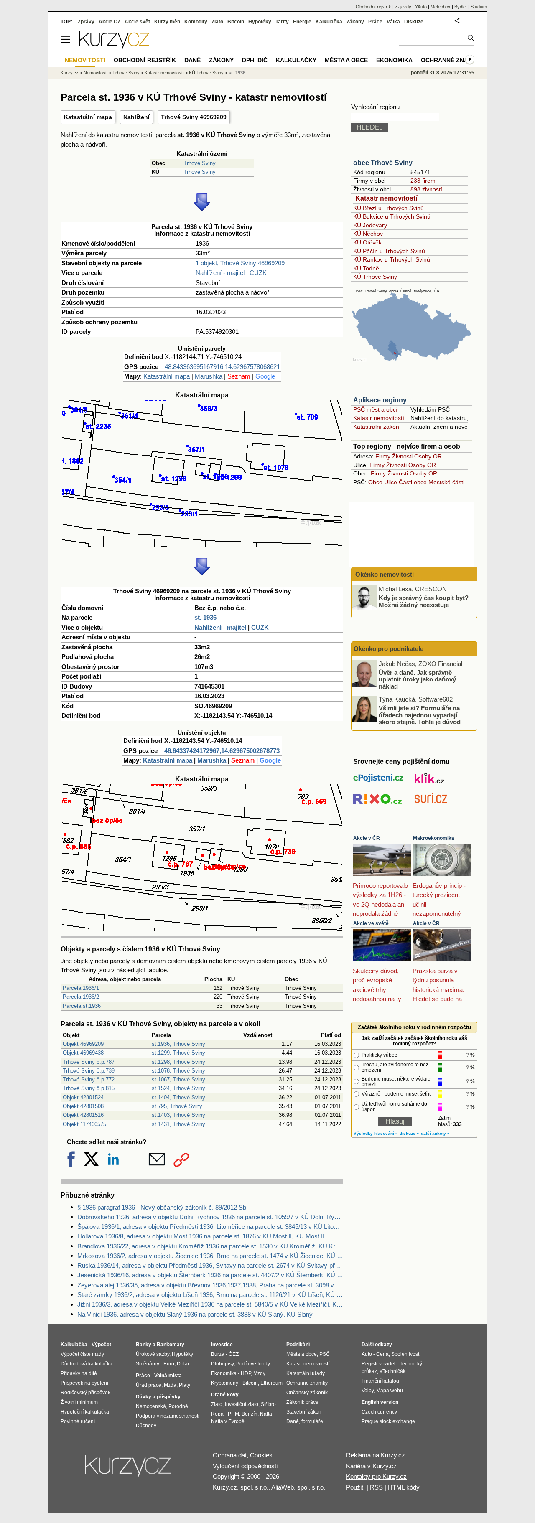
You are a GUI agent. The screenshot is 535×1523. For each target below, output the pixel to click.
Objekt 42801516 (83, 1115)
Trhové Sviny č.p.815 (89, 1088)
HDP (246, 1373)
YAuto (421, 6)
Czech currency (379, 1412)
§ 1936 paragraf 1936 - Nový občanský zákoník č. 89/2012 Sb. (162, 1207)
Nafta (266, 1414)
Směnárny (147, 1364)
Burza (217, 1354)
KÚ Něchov (368, 233)
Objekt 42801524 (83, 1097)
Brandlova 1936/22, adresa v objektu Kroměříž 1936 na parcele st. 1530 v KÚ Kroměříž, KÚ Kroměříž (210, 1246)
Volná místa (168, 1375)
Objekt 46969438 (83, 1053)
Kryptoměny (224, 1383)
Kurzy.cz (70, 72)
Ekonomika (394, 60)
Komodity (195, 22)
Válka (393, 22)
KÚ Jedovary (370, 225)
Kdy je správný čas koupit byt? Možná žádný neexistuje (424, 601)
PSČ (324, 1354)
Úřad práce (148, 1385)
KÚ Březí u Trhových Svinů (388, 208)
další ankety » (435, 1133)
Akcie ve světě (371, 923)
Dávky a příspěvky (158, 1397)
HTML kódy (404, 1487)
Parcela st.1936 (82, 1006)
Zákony (355, 22)
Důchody (146, 1426)
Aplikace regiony (380, 400)
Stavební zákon (303, 1412)
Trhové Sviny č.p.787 (89, 1062)
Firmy (382, 456)
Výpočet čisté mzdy (82, 1354)
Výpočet (101, 1345)
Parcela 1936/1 (81, 988)
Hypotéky (259, 22)
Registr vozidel (378, 1364)
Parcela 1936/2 (81, 997)
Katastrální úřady (305, 1373)
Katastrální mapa (88, 117)
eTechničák (392, 1371)
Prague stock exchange (388, 1421)
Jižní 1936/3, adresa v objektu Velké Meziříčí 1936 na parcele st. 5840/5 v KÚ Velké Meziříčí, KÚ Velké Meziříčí (210, 1304)
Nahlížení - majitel (220, 272)
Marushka (208, 376)
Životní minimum (79, 1402)
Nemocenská (151, 1406)
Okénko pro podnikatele (388, 648)
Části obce (413, 482)
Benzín (249, 1414)
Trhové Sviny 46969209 (194, 117)
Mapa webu (389, 1390)
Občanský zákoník (307, 1393)
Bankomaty (170, 1345)
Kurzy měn (167, 22)
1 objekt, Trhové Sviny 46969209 (240, 263)
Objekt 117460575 (84, 1124)
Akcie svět (137, 22)
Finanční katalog (380, 1381)
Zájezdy (403, 6)
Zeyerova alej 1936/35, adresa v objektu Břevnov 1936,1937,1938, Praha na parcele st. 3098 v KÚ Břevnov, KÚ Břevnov (210, 1285)
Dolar (183, 1364)
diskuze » (409, 1133)
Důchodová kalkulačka (86, 1364)
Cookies (261, 1455)
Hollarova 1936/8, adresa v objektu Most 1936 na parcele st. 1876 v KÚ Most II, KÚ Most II (200, 1236)
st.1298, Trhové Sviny (178, 1062)
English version (380, 1402)
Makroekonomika (433, 838)
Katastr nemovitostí (386, 198)
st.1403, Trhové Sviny (178, 1115)
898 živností (426, 189)
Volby (368, 1390)
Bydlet (460, 6)
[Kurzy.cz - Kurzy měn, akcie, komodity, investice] (114, 46)
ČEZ (234, 1354)
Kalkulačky (296, 60)
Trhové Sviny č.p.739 (89, 1071)
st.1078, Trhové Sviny (178, 1071)
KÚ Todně (366, 268)
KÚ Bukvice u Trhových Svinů (392, 216)
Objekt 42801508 (83, 1106)
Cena (382, 1354)
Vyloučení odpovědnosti (245, 1466)
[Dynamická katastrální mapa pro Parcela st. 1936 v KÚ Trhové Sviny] (202, 544)
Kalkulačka (329, 22)
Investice (222, 1345)
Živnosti (402, 456)
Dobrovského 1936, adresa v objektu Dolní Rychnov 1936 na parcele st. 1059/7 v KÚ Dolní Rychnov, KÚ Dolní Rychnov (210, 1216)
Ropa (217, 1414)
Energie (302, 22)
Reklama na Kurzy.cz (375, 1455)
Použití (355, 1487)
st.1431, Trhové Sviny (178, 1124)
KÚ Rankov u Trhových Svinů (391, 259)
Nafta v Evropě (228, 1421)
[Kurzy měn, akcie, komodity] (129, 1469)
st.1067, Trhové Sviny (178, 1079)
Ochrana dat (230, 1455)
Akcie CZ (109, 22)
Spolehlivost (405, 1354)
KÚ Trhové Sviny (375, 276)
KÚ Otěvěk (367, 242)
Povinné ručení (78, 1421)
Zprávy (86, 22)
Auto (367, 1354)
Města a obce (346, 60)
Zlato (217, 22)
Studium (479, 6)
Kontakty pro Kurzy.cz (376, 1476)
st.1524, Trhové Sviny (178, 1088)
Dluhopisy (222, 1364)
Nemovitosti (95, 72)
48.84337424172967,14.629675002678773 (222, 750)
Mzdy (259, 1373)
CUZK (258, 272)
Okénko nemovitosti (384, 574)
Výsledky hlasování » (376, 1133)
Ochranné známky (451, 60)
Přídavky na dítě (79, 1373)
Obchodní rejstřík (373, 6)
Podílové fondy (253, 1364)
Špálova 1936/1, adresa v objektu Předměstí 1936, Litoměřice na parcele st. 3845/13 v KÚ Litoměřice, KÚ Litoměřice (210, 1226)
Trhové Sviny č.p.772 (89, 1079)
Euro (168, 1364)
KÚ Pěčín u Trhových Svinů (389, 251)
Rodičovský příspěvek (85, 1393)
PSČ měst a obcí (375, 409)
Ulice (390, 482)
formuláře (312, 1421)
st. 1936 (205, 617)
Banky (143, 1345)
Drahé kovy (225, 1395)
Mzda (170, 1385)
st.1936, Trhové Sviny (178, 1044)
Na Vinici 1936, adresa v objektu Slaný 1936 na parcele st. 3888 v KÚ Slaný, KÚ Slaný (195, 1314)
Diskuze (413, 22)
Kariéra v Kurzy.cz (371, 1466)
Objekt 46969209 (83, 1044)
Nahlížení (136, 117)
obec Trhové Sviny (383, 162)
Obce (375, 482)
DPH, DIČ (255, 60)
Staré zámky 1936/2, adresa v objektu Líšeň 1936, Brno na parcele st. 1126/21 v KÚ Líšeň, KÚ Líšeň (210, 1294)
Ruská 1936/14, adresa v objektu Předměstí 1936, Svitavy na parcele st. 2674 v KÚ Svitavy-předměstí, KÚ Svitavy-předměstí (210, 1265)
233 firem (423, 180)
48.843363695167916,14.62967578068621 (222, 366)
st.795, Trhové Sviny (177, 1106)
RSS (376, 1487)
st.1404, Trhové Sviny (178, 1097)
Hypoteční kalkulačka (85, 1412)
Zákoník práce (302, 1402)
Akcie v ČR (366, 838)
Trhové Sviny (199, 163)
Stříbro (268, 1404)
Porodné (178, 1406)
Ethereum (271, 1383)
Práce (375, 22)
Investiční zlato (241, 1404)
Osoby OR (428, 456)
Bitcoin (235, 22)
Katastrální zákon (376, 426)
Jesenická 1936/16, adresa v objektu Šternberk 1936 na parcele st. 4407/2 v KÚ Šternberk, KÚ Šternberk (210, 1275)
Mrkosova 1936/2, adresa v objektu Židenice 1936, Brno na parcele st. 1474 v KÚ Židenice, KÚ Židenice (210, 1255)
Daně (192, 60)
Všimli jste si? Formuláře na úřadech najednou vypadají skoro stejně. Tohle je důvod (420, 714)
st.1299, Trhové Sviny (178, 1053)
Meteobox (441, 6)
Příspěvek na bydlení (84, 1383)
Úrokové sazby (152, 1354)
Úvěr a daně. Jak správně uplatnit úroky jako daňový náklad (417, 679)
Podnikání (298, 1345)
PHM (233, 1414)
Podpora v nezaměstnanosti (167, 1416)
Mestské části (446, 482)
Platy (184, 1385)
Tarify (282, 22)
